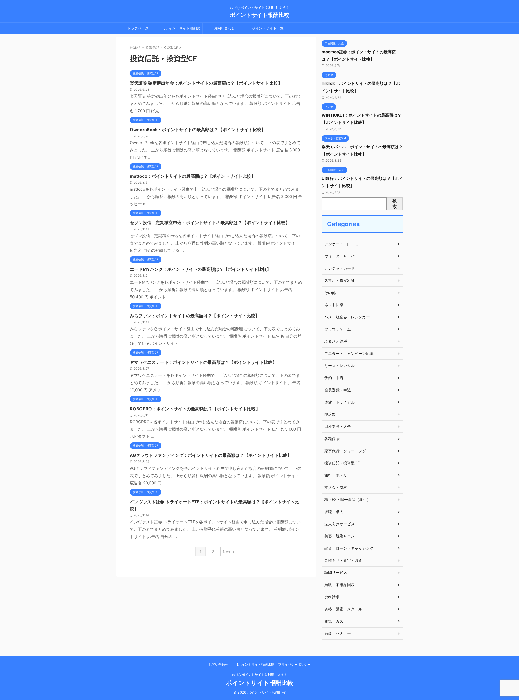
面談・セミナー (337, 633)
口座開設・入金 (337, 426)
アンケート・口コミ (341, 244)
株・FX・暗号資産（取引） (347, 499)
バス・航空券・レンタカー (347, 317)
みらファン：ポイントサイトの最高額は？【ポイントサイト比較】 (195, 315)
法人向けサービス (339, 523)
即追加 (330, 414)
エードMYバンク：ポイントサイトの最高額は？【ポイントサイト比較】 (200, 269)
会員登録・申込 (337, 390)
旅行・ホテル (335, 475)
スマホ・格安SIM (339, 280)
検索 (394, 203)
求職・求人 (333, 511)
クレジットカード (339, 268)
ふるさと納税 (335, 341)
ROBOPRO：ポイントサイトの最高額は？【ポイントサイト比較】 (195, 408)
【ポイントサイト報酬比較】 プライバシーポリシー (181, 30)
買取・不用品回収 (339, 584)
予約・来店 (333, 377)
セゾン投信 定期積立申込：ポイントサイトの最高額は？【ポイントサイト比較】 (210, 222)
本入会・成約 (335, 487)
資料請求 (332, 597)
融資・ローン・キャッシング (349, 548)
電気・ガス (333, 621)
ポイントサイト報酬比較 (259, 15)
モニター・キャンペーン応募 (349, 353)
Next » (229, 551)
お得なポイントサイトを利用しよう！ (259, 675)
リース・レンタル (339, 365)
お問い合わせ (224, 28)
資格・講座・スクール (343, 609)
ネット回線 (333, 304)
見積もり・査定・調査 (343, 560)
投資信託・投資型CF (342, 463)
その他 (330, 292)
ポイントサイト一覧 (268, 28)
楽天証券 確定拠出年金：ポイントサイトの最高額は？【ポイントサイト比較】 (206, 83)
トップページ (137, 28)
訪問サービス (335, 572)
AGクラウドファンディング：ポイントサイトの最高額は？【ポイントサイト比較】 (211, 455)
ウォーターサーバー (341, 256)
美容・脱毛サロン (339, 536)
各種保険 (332, 438)
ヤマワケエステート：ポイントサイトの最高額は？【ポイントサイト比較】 (203, 362)
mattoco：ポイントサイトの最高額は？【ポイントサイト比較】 (192, 176)
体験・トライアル (339, 402)
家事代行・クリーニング (345, 450)
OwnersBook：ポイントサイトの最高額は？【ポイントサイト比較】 (198, 129)
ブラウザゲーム (337, 329)
